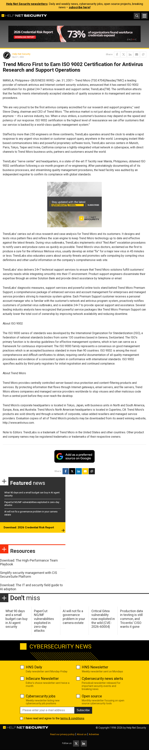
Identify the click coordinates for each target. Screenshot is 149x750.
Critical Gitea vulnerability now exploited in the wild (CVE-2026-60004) (103, 618)
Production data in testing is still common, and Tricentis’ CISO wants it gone (131, 618)
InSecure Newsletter (42, 678)
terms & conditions (72, 718)
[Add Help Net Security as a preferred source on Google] (143, 54)
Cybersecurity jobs (40, 696)
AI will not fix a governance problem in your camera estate (74, 617)
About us (81, 734)
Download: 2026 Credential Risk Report (29, 527)
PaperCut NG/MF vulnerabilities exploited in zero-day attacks (44, 620)
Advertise (94, 734)
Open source (92, 696)
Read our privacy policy (62, 734)
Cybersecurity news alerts (102, 678)
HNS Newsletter (95, 667)
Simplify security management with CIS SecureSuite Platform (28, 575)
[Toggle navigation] (144, 16)
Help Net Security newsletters (27, 4)
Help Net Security (21, 54)
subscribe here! (79, 7)
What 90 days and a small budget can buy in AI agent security (16, 618)
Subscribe (83, 710)
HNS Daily (34, 667)
